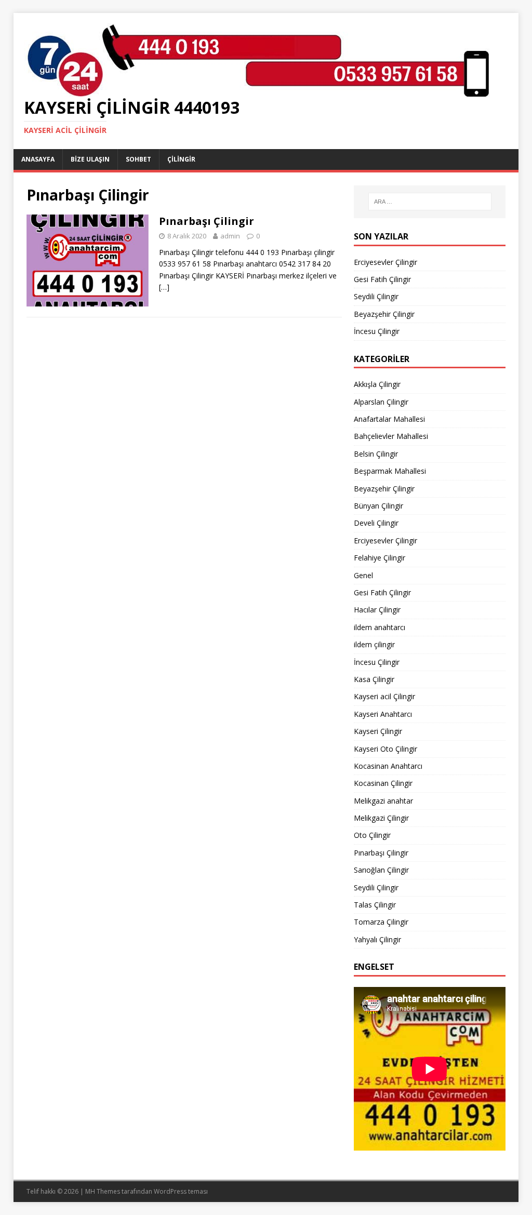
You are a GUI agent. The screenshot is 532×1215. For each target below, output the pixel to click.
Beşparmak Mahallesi (390, 471)
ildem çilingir (374, 644)
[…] (164, 287)
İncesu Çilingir (377, 331)
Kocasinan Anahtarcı (388, 766)
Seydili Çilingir (376, 296)
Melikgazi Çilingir (381, 818)
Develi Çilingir (376, 523)
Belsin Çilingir (376, 454)
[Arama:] (430, 201)
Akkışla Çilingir (377, 384)
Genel (363, 575)
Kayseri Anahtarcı (383, 714)
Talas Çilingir (375, 905)
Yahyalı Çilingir (377, 939)
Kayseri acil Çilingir (384, 696)
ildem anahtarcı (379, 627)
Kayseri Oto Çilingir (385, 749)
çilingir (181, 159)
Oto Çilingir (372, 835)
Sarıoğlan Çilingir (381, 870)
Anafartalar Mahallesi (389, 419)
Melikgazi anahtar (383, 801)
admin (230, 236)
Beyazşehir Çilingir (384, 314)
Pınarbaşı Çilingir (206, 221)
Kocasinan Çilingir (383, 783)
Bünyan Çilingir (378, 506)
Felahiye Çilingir (379, 558)
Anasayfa (38, 159)
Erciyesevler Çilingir (385, 262)
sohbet (138, 159)
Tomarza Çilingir (381, 922)
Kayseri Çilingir (378, 731)
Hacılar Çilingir (377, 610)
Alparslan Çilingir (381, 402)
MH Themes (102, 1191)
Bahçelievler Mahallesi (391, 436)
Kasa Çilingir (374, 679)
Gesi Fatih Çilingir (382, 279)
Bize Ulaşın (90, 159)
